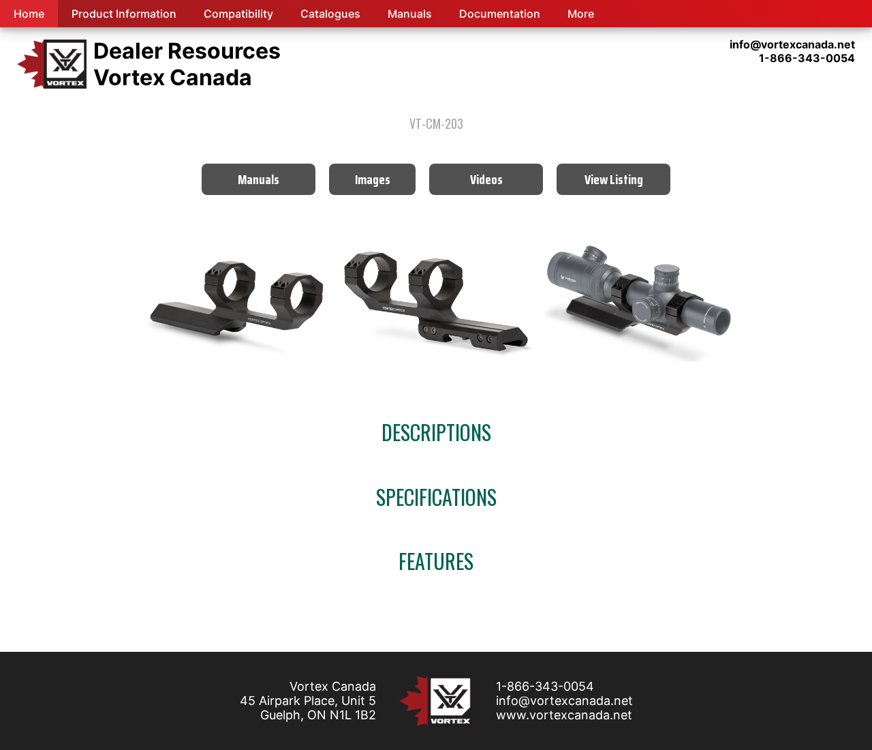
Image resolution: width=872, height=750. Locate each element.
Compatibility (238, 13)
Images (372, 179)
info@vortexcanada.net (564, 700)
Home (29, 13)
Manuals (410, 13)
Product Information (124, 13)
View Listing (614, 179)
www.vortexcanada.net (564, 715)
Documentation (499, 13)
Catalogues (330, 13)
